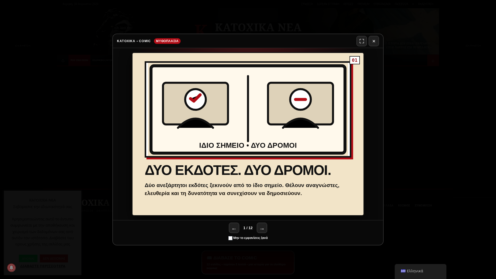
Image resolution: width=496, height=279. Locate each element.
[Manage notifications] (11, 268)
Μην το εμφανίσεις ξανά (250, 238)
